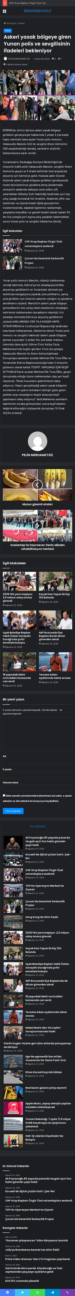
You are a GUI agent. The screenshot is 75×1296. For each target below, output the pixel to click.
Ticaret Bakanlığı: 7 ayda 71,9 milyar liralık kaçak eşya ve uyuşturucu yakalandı (48, 1122)
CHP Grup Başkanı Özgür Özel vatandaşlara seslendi (37, 3)
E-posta (8, 769)
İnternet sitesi (10, 782)
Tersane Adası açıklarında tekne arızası (55, 676)
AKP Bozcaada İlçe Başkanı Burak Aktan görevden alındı (52, 636)
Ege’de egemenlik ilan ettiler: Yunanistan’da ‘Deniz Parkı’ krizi (45, 1058)
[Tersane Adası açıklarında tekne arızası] (55, 661)
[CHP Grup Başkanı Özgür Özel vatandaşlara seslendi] (12, 245)
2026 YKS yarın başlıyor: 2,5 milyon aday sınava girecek (18, 597)
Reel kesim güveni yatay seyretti (46, 1088)
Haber (21, 23)
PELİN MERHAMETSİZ (19, 58)
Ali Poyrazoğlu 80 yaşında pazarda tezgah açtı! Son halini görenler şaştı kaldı (47, 841)
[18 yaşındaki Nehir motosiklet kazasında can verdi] (19, 661)
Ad (5, 756)
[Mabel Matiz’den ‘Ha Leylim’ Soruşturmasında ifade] (13, 1032)
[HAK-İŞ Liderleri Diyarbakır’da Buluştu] (13, 1140)
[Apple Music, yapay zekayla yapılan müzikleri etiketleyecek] (13, 1108)
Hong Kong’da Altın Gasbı (41, 917)
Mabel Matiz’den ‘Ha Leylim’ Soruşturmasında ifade (43, 1029)
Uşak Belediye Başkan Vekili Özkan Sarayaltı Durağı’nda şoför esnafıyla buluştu (17, 637)
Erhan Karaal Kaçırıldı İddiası (43, 1072)
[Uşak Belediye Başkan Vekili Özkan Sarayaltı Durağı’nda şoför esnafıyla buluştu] (19, 619)
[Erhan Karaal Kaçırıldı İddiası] (13, 1077)
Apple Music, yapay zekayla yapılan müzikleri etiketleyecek (48, 1105)
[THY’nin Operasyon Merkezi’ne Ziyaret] (13, 890)
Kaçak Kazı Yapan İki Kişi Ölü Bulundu (54, 595)
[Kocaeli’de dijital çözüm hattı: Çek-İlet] (13, 859)
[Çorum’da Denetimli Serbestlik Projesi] (12, 262)
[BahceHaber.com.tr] (37, 11)
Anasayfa (11, 23)
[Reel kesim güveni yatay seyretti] (13, 1092)
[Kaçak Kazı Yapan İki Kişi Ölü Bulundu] (55, 581)
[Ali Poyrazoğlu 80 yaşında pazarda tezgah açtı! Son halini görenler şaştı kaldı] (13, 842)
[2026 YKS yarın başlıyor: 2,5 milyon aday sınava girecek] (19, 581)
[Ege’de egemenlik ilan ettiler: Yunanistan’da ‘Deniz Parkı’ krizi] (13, 1061)
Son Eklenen (37, 826)
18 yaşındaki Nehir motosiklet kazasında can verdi (17, 678)
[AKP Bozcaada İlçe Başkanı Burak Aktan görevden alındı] (55, 619)
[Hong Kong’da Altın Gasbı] (13, 921)
